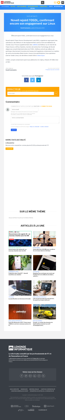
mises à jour (41, 55)
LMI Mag (32, 8)
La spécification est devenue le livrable (20, 298)
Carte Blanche (21, 6)
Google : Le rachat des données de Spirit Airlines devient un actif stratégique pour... (43, 324)
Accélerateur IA (33, 6)
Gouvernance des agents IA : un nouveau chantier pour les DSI (18, 250)
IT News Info (35, 358)
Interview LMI (58, 6)
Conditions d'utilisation (44, 126)
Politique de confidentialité (34, 126)
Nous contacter (14, 389)
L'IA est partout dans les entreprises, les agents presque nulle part (43, 299)
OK (56, 93)
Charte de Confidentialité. (27, 114)
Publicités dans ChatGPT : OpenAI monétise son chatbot (18, 274)
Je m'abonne (9, 148)
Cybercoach (43, 6)
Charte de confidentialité (48, 389)
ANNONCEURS (24, 389)
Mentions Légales (34, 389)
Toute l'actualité (32, 16)
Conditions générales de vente (19, 391)
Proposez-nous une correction (52, 69)
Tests (51, 6)
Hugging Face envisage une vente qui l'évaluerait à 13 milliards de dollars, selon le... (43, 275)
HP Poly (13, 6)
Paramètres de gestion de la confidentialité (42, 391)
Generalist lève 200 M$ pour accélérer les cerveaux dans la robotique (44, 250)
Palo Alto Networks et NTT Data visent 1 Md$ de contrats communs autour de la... (20, 324)
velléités (35, 44)
